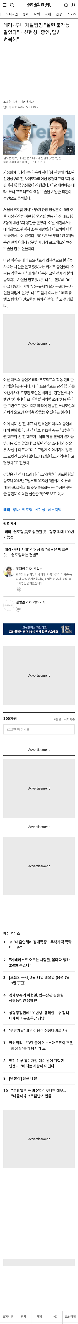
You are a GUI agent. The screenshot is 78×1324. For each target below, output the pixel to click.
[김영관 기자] (8, 605)
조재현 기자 (10, 102)
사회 (54, 1317)
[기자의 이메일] (18, 591)
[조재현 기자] (8, 571)
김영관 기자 (27, 102)
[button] (4, 4)
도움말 (57, 719)
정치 (23, 1317)
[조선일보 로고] (39, 4)
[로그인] (73, 4)
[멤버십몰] (39, 629)
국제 (39, 1317)
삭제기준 (69, 719)
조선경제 (70, 1317)
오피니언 (8, 1317)
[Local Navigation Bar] (4, 4)
